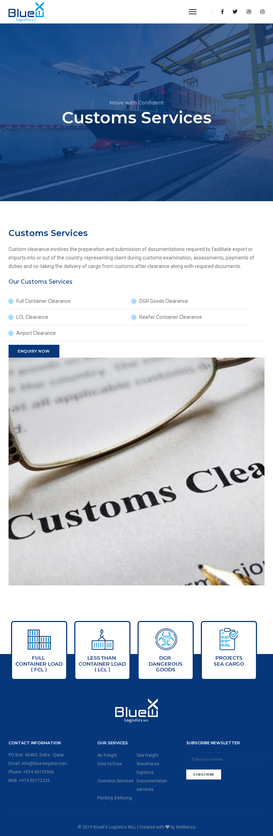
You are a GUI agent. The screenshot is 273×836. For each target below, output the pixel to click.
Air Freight (107, 755)
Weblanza (186, 827)
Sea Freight (147, 755)
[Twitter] (235, 12)
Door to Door (109, 763)
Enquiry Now (34, 351)
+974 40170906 (38, 772)
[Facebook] (222, 12)
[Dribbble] (248, 12)
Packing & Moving (114, 797)
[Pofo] (44, 12)
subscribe (203, 774)
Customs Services (115, 780)
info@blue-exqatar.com (44, 763)
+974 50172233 (34, 780)
